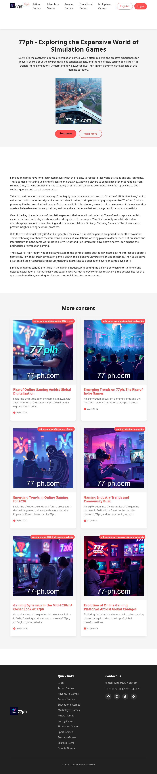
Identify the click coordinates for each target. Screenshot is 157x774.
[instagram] (117, 696)
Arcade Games (69, 6)
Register (125, 6)
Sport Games (65, 732)
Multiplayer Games (104, 6)
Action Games (37, 6)
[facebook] (108, 696)
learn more (90, 133)
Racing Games (66, 721)
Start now (66, 133)
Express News (66, 743)
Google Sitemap (67, 748)
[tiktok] (125, 696)
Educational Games (86, 6)
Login (140, 6)
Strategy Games (67, 737)
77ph (26, 4)
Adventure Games (53, 6)
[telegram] (134, 696)
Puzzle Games (66, 715)
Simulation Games (68, 726)
